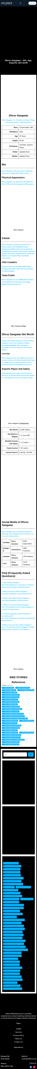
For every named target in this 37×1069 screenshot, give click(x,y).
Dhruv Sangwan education (12, 694)
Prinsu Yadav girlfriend (14, 926)
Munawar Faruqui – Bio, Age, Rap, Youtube (22, 774)
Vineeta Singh (11, 982)
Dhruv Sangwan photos (11, 720)
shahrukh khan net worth (15, 947)
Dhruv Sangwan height (11, 704)
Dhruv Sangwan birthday (26, 690)
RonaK (4, 284)
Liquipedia (11, 345)
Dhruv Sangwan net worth (11, 711)
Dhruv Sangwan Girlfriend (11, 702)
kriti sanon (10, 887)
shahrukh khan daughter (15, 941)
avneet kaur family (13, 869)
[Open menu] (20, 3)
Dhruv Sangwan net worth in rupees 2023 (16, 718)
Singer (8, 844)
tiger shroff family (12, 962)
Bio (12, 685)
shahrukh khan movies (14, 944)
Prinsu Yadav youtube (14, 935)
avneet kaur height (13, 875)
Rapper (8, 840)
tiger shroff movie (12, 973)
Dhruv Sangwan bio (10, 690)
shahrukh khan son (13, 953)
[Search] (31, 754)
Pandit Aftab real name (14, 908)
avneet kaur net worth (14, 884)
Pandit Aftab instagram (14, 905)
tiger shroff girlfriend (13, 968)
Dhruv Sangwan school (11, 732)
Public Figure (10, 837)
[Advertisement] (18, 31)
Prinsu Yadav (11, 917)
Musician (9, 834)
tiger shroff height (12, 971)
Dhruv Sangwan (9, 687)
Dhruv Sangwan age (23, 687)
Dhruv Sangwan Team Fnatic (12, 735)
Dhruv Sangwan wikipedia (12, 742)
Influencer (9, 827)
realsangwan (16, 549)
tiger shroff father (12, 965)
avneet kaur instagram (14, 878)
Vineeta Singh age (13, 985)
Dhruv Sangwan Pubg (10, 723)
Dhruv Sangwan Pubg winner (12, 725)
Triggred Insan (24, 423)
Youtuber (9, 851)
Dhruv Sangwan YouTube (11, 744)
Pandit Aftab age (12, 902)
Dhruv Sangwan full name (11, 697)
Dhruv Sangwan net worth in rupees (14, 716)
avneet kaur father (12, 872)
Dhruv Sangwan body (10, 692)
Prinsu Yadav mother (14, 932)
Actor (8, 813)
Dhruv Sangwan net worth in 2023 (14, 713)
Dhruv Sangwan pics (27, 720)
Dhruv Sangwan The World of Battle (14, 739)
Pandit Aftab (27, 899)
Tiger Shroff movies (13, 977)
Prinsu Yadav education (15, 920)
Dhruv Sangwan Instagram (12, 706)
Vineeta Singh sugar (13, 988)
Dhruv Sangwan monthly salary (13, 709)
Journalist (9, 830)
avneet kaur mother (13, 881)
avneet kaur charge (13, 866)
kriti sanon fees (11, 890)
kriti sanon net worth (13, 896)
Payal (24, 326)
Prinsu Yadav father (13, 923)
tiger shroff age (11, 959)
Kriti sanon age (24, 887)
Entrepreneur (10, 820)
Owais (28, 282)
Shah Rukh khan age (14, 938)
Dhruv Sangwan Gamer (11, 699)
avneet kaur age (12, 863)
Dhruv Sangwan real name (12, 728)
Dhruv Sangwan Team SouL (12, 737)
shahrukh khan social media (16, 950)
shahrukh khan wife (13, 956)
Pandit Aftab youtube (14, 914)
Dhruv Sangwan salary (11, 730)
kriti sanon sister (12, 899)
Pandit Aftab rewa (12, 911)
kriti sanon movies (13, 893)
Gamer (9, 685)
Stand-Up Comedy (12, 847)
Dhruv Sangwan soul (27, 732)
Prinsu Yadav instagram (15, 929)
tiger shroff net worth (14, 979)
